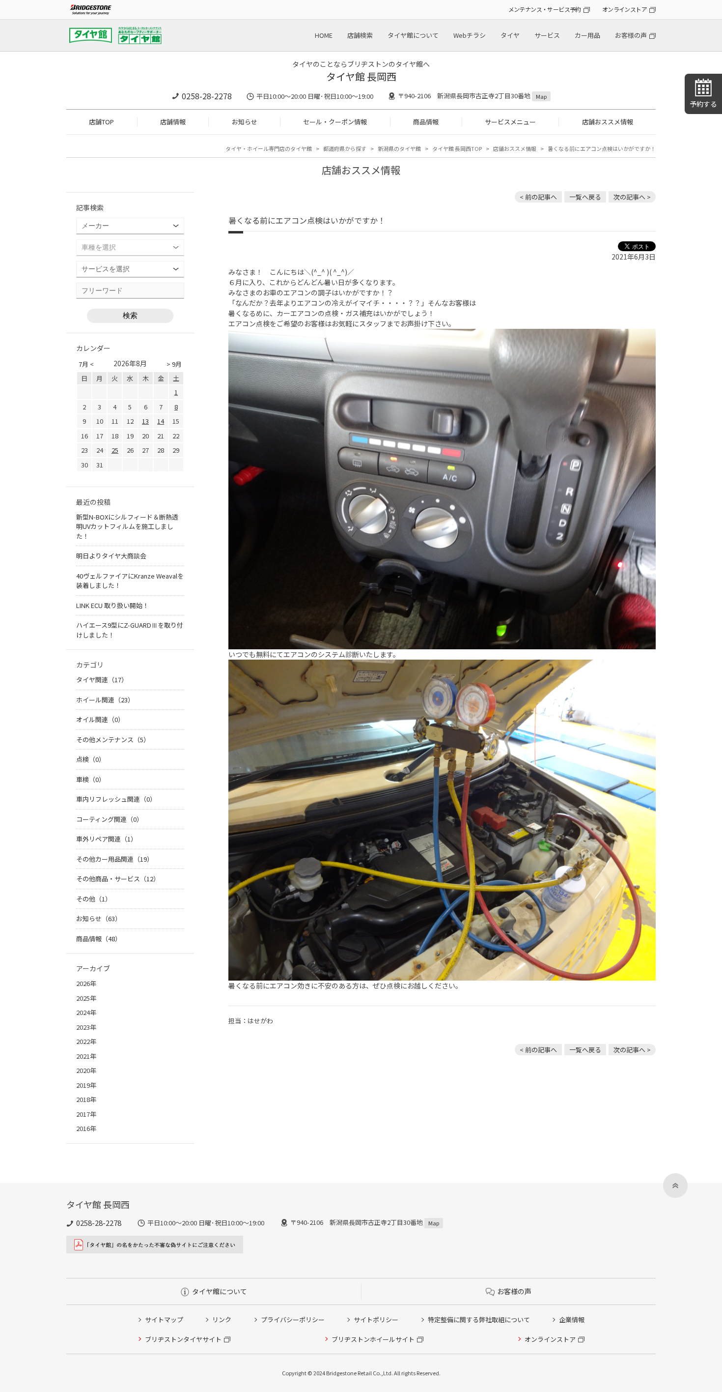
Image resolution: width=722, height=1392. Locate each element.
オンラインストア (624, 9)
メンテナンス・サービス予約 (544, 9)
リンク (221, 1319)
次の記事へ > (632, 197)
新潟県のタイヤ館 (399, 148)
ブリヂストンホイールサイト (373, 1339)
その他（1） (93, 898)
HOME (324, 35)
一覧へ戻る (585, 197)
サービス (547, 35)
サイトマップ (164, 1319)
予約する (703, 104)
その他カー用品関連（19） (114, 859)
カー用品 (587, 35)
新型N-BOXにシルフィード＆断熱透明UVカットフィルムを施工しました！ (127, 526)
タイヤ (510, 35)
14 (160, 421)
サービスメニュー (510, 121)
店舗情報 (173, 121)
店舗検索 (360, 35)
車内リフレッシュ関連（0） (116, 799)
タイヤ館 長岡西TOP (457, 148)
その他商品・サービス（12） (118, 878)
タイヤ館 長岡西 (361, 76)
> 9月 (174, 364)
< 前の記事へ (538, 197)
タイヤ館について (413, 35)
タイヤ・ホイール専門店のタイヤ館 (268, 148)
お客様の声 (631, 35)
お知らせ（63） (98, 918)
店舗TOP (101, 121)
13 (145, 421)
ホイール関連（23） (105, 699)
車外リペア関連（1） (106, 838)
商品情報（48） (98, 938)
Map (541, 96)
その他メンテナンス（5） (113, 739)
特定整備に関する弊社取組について (479, 1319)
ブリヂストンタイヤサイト (183, 1339)
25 (114, 450)
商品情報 (426, 121)
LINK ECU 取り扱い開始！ (112, 605)
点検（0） (90, 759)
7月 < (86, 364)
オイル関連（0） (100, 719)
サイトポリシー (376, 1319)
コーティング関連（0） (109, 819)
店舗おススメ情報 (607, 121)
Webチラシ (469, 35)
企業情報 (571, 1319)
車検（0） (90, 779)
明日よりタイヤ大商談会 (111, 555)
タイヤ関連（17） (102, 679)
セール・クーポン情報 (335, 121)
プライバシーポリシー (293, 1319)
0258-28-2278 (207, 96)
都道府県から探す (344, 148)
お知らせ (244, 121)
